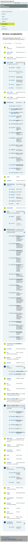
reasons (12, 84)
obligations (13, 200)
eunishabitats (13, 123)
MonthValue (13, 292)
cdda (8, 176)
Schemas (4, 21)
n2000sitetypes (13, 153)
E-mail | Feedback (5, 537)
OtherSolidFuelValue (13, 305)
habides (9, 378)
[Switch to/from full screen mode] (19, 3)
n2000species (13, 157)
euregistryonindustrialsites (11, 343)
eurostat (9, 348)
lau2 (8, 459)
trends (12, 87)
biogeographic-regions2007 (13, 109)
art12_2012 (10, 52)
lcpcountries (13, 472)
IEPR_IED (9, 438)
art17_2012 (10, 92)
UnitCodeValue (13, 325)
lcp (7, 467)
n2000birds (13, 138)
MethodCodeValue (13, 285)
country (12, 527)
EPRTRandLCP (11, 229)
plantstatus (13, 477)
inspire (9, 445)
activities (13, 67)
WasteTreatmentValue (13, 337)
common (9, 180)
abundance (13, 106)
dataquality (13, 116)
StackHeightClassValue (13, 321)
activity (12, 216)
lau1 (8, 455)
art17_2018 (10, 97)
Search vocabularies (8, 43)
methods (13, 80)
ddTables (13, 194)
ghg (8, 366)
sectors (12, 482)
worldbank (10, 522)
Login (17, 3)
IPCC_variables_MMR (13, 374)
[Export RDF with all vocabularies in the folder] (24, 64)
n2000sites (13, 149)
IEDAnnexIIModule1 (11, 393)
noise (8, 492)
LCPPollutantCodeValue (13, 264)
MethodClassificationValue (13, 279)
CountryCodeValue (13, 243)
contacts (13, 189)
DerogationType (13, 416)
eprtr (8, 211)
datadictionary (11, 184)
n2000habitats (13, 145)
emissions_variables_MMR (13, 371)
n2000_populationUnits (13, 132)
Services (4, 26)
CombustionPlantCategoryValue (13, 236)
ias (7, 383)
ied (7, 388)
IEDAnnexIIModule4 (11, 405)
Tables (3, 16)
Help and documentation (7, 11)
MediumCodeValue (13, 274)
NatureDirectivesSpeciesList (13, 164)
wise (8, 517)
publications (10, 498)
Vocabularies (5, 24)
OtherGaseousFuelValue (13, 297)
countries (13, 76)
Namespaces (4, 28)
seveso (9, 503)
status (12, 203)
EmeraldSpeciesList (13, 120)
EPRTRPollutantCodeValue (13, 250)
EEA (8, 1)
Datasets (4, 14)
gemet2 (9, 362)
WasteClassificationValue (13, 331)
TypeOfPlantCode (13, 424)
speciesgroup (13, 172)
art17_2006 (10, 62)
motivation (13, 127)
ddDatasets (13, 191)
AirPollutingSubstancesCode (13, 411)
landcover (9, 450)
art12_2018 (10, 57)
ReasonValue (13, 313)
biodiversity (10, 102)
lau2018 (9, 462)
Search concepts (18, 43)
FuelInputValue (13, 258)
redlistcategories (13, 168)
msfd (8, 487)
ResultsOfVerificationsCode (13, 420)
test (8, 508)
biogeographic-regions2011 (13, 113)
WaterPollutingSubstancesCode (13, 432)
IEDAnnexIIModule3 (11, 399)
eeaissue (13, 197)
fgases (8, 357)
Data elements (5, 19)
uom (8, 511)
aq (7, 47)
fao (8, 352)
